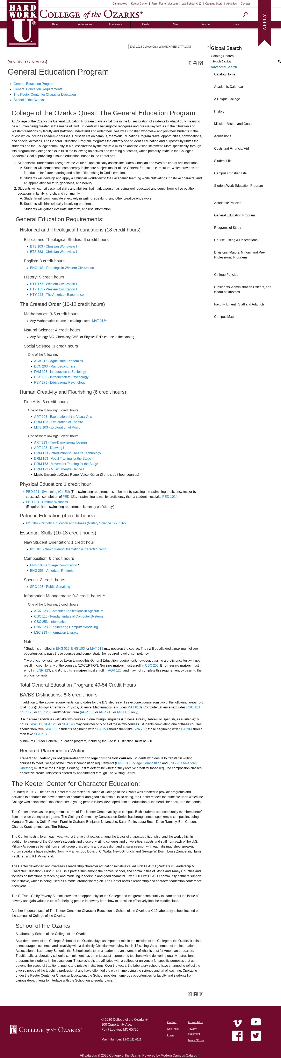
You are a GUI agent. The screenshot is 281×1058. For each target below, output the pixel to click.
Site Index (173, 1028)
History (219, 111)
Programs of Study (227, 227)
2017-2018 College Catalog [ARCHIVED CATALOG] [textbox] (160, 46)
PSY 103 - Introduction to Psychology (61, 377)
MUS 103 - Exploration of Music (57, 427)
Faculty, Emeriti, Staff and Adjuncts (239, 304)
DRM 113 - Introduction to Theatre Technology (67, 453)
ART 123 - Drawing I (49, 448)
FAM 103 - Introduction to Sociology (60, 371)
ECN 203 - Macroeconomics (54, 366)
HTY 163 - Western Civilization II (54, 289)
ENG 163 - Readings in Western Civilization (62, 268)
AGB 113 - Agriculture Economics (58, 361)
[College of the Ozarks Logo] (46, 1029)
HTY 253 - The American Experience (57, 294)
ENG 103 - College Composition (53, 565)
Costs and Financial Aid (231, 148)
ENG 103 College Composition (138, 763)
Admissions (85, 24)
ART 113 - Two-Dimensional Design (60, 442)
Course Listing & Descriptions (236, 240)
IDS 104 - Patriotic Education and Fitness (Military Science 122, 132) (76, 523)
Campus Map (224, 316)
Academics (115, 24)
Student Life (223, 161)
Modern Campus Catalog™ (181, 1055)
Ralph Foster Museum (164, 3)
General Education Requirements (38, 89)
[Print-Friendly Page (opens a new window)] (195, 63)
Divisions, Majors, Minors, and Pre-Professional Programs (239, 255)
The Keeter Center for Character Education (45, 94)
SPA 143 (68, 724)
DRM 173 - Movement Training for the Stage (66, 464)
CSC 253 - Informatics (50, 622)
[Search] (245, 14)
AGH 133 (123, 712)
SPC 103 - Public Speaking (50, 586)
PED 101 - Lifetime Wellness (47, 502)
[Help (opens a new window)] (201, 63)
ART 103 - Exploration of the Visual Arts (63, 416)
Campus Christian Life (230, 173)
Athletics (231, 3)
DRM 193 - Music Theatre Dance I (59, 469)
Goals (145, 24)
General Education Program (34, 84)
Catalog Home (224, 74)
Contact (245, 3)
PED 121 (69, 496)
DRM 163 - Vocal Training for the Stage (62, 458)
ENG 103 (78, 648)
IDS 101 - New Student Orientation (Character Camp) (68, 549)
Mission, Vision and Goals (233, 124)
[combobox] (169, 46)
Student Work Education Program (238, 185)
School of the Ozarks (29, 100)
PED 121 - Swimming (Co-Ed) (48, 491)
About (54, 24)
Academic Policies (227, 203)
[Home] (237, 1023)
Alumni (206, 24)
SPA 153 (51, 729)
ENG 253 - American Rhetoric (51, 570)
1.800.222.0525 (132, 1039)
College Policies (226, 274)
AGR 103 (87, 712)
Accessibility (195, 1022)
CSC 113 (193, 707)
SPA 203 (140, 729)
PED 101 (169, 496)
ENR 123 (43, 670)
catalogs (91, 1055)
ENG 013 (63, 648)
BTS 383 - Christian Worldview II (54, 252)
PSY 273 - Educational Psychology (59, 382)
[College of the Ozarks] (91, 14)
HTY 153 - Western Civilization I (53, 284)
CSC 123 (26, 712)
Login (170, 1035)
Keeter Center (139, 3)
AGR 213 (105, 712)
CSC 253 (152, 665)
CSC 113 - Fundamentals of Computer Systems (68, 616)
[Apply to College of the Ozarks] (264, 23)
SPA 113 (36, 724)
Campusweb (120, 3)
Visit (176, 24)
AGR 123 (115, 670)
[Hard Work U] (22, 23)
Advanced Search (224, 67)
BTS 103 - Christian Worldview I (53, 246)
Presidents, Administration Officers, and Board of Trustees (242, 289)
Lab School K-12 (191, 3)
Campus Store (213, 3)
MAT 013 (98, 321)
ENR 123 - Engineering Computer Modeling (66, 627)
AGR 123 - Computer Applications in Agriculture (68, 611)
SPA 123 (50, 724)
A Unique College (227, 99)
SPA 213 (40, 734)
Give (236, 24)
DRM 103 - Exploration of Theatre (58, 422)
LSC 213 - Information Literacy (56, 632)
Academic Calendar (228, 86)
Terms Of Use (196, 1040)
